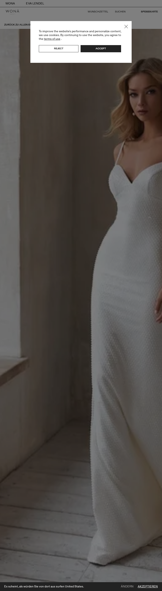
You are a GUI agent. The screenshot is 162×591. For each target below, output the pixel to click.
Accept (101, 48)
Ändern (127, 586)
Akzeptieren (148, 586)
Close (126, 26)
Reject (58, 48)
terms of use (52, 39)
